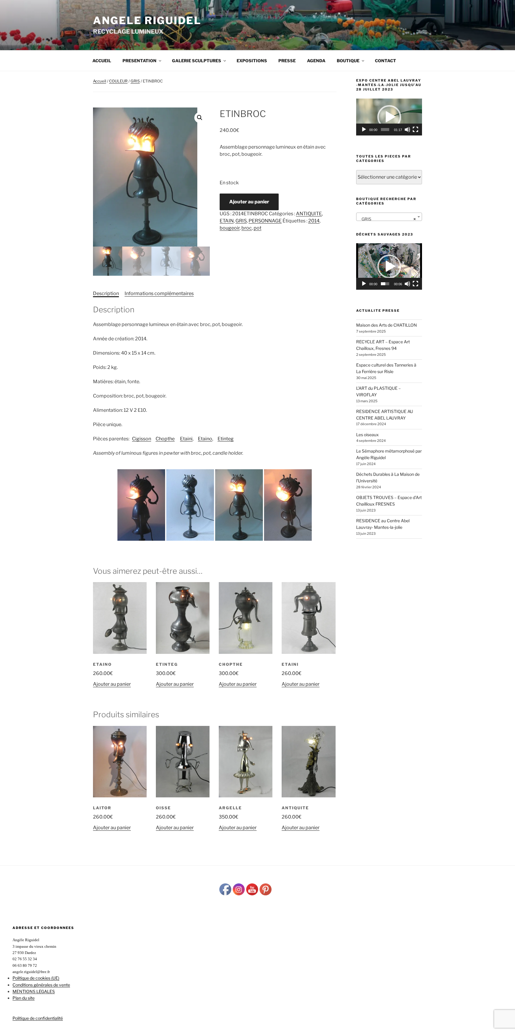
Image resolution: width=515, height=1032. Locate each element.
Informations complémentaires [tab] (159, 293)
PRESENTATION (139, 60)
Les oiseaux (367, 434)
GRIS (135, 81)
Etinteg (226, 439)
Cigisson (141, 439)
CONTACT (385, 60)
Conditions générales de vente (41, 984)
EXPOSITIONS (252, 60)
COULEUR (118, 81)
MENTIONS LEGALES (34, 991)
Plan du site (24, 997)
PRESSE (287, 60)
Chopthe (165, 439)
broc (246, 228)
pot (257, 228)
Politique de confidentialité (38, 1018)
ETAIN (227, 221)
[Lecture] (364, 129)
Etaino (205, 439)
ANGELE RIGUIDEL (147, 20)
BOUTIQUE (348, 60)
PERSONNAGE (265, 221)
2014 (313, 221)
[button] (199, 117)
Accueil (101, 60)
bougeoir (230, 228)
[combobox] (389, 217)
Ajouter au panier (249, 202)
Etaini (186, 439)
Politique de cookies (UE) (36, 977)
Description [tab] (106, 293)
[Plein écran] (415, 129)
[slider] (385, 129)
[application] (389, 117)
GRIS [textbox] (387, 219)
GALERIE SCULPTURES (196, 60)
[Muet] (407, 129)
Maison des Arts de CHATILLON (386, 325)
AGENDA (316, 60)
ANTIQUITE (309, 213)
